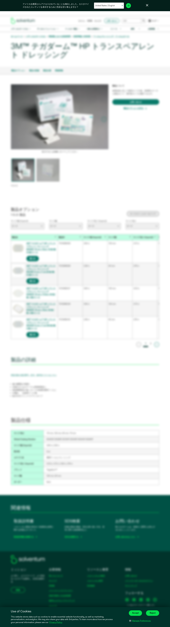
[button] (140, 621)
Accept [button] (135, 613)
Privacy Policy (55, 622)
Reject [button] (153, 613)
